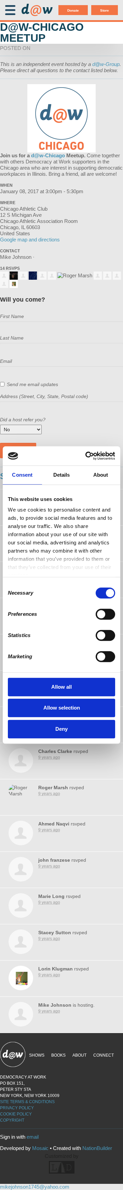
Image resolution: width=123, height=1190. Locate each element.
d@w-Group (106, 64)
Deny (61, 729)
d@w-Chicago (48, 155)
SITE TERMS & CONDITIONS (27, 1101)
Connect (103, 1055)
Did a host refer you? (22, 419)
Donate (73, 10)
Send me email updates (32, 384)
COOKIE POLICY (16, 1114)
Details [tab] (61, 475)
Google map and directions (30, 239)
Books (58, 1055)
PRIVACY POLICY (17, 1108)
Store (104, 10)
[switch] (105, 614)
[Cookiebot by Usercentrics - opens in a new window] (86, 455)
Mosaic (40, 1148)
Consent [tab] (22, 475)
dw (37, 10)
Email (6, 361)
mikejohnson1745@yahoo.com (34, 1187)
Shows (36, 1055)
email (33, 1137)
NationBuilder (97, 1148)
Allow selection (61, 708)
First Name (12, 316)
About (79, 1055)
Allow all (61, 687)
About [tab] (100, 475)
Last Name (12, 338)
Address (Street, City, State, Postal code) (44, 396)
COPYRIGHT (12, 1120)
